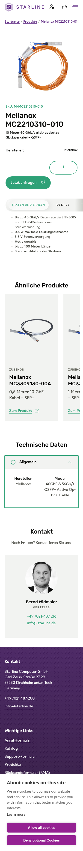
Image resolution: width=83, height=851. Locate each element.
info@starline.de (41, 623)
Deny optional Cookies (41, 840)
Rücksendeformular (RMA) (27, 773)
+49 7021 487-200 (20, 698)
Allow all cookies (41, 828)
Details (62, 205)
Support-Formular (20, 757)
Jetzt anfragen (23, 183)
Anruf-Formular (18, 740)
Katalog (11, 749)
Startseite (12, 22)
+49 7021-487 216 (41, 617)
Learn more (16, 814)
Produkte (30, 22)
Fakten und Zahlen (28, 205)
